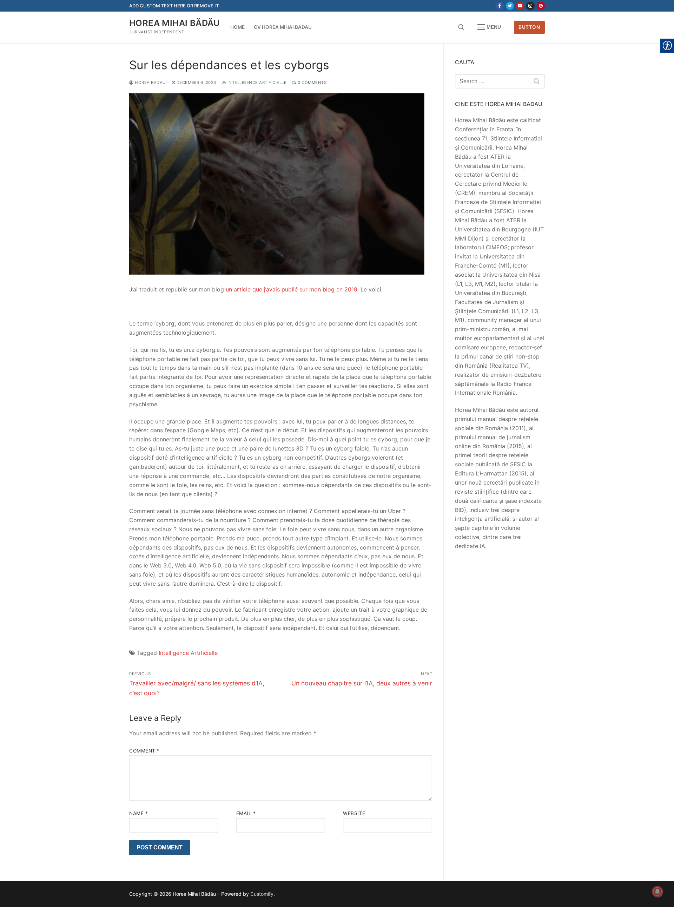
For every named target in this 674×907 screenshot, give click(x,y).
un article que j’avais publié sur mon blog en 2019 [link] (291, 289)
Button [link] (529, 27)
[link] (499, 6)
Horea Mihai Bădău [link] (174, 23)
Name (138, 813)
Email (246, 813)
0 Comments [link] (311, 82)
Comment (144, 751)
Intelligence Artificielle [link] (256, 82)
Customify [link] (261, 894)
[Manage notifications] (657, 891)
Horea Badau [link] (150, 82)
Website (354, 813)
